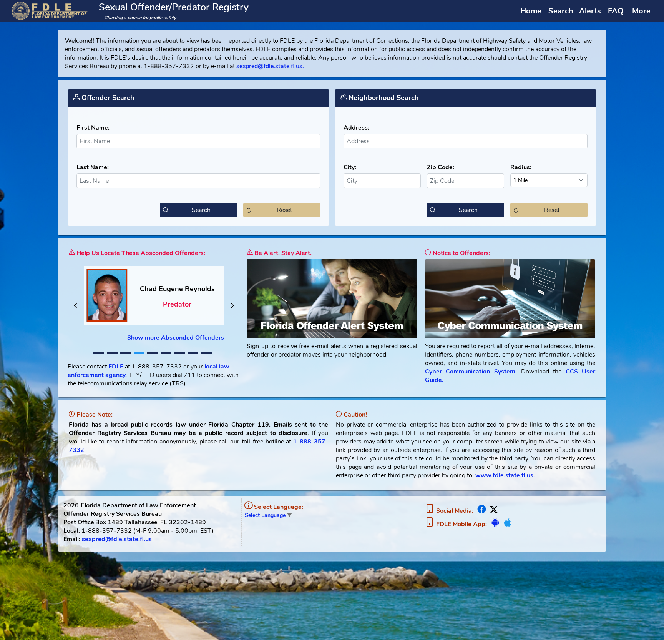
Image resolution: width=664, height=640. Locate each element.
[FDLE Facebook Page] (481, 511)
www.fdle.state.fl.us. (505, 475)
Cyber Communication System (470, 371)
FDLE (115, 366)
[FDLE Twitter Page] (493, 511)
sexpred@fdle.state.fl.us (117, 539)
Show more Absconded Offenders (175, 337)
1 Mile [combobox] (520, 180)
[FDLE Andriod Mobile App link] (495, 524)
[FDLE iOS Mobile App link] (506, 524)
